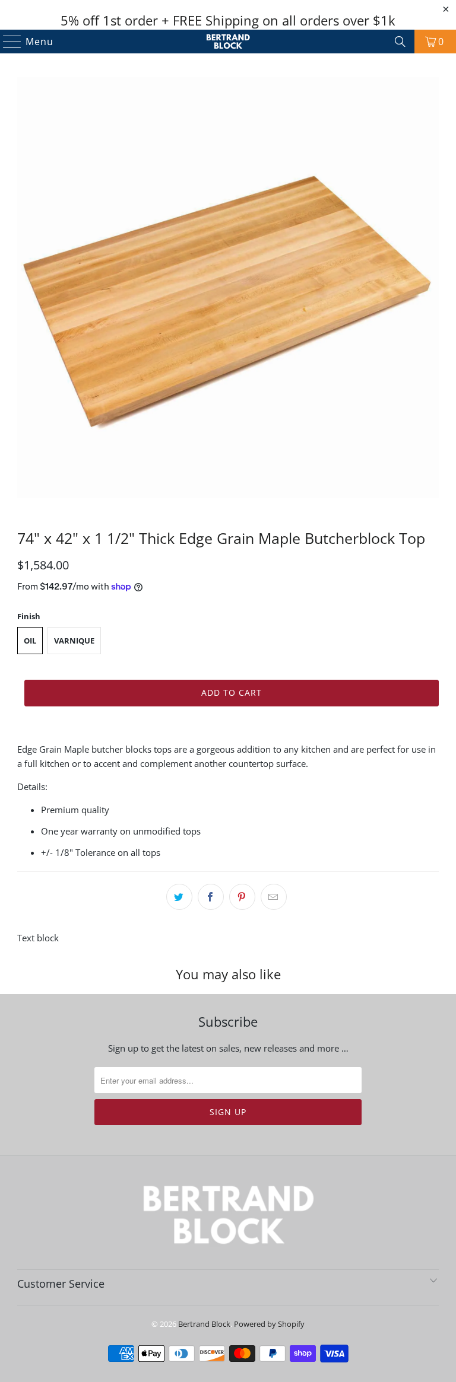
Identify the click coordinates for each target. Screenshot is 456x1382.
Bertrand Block (204, 1324)
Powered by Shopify (269, 1324)
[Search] (400, 41)
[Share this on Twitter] (179, 897)
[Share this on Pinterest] (242, 897)
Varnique (74, 640)
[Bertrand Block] (228, 41)
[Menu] (7, 41)
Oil (30, 640)
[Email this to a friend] (274, 897)
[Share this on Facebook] (211, 897)
